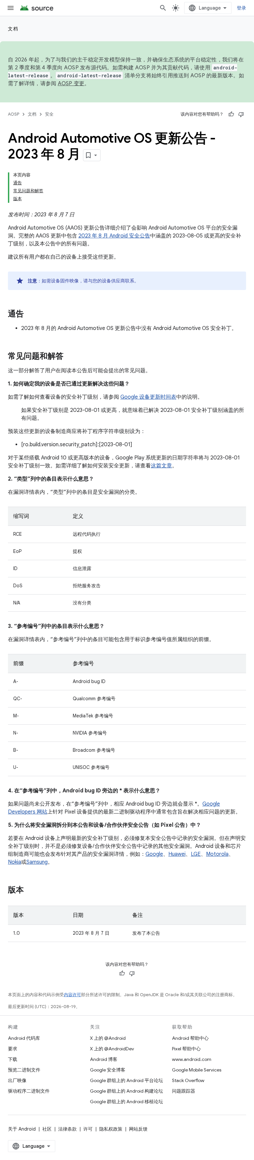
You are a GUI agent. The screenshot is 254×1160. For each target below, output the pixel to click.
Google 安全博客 (107, 1070)
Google (154, 854)
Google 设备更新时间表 (148, 397)
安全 (49, 114)
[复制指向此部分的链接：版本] (30, 890)
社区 (47, 1129)
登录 (241, 8)
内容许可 (72, 994)
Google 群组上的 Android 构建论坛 (126, 1091)
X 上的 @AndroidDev (112, 1049)
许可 (88, 1129)
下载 (12, 1059)
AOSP (13, 114)
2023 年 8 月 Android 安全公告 (114, 236)
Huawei (177, 854)
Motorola (217, 854)
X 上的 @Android (108, 1038)
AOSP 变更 (71, 83)
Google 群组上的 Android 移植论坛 (126, 1102)
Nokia (14, 862)
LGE (196, 854)
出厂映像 (17, 1080)
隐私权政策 (110, 1129)
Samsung (37, 862)
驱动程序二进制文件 (29, 1091)
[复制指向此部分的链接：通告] (30, 314)
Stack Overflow (188, 1080)
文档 (13, 29)
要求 (12, 1049)
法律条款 (67, 1129)
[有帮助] (231, 114)
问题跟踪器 (183, 1091)
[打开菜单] (10, 8)
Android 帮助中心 (190, 1038)
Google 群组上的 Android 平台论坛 (126, 1080)
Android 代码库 (24, 1038)
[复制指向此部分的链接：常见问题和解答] (70, 357)
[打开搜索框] (163, 8)
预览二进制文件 (24, 1070)
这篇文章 (161, 465)
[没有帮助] (241, 114)
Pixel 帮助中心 (186, 1049)
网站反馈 (138, 1129)
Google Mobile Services (196, 1070)
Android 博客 (103, 1059)
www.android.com (191, 1059)
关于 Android (22, 1129)
